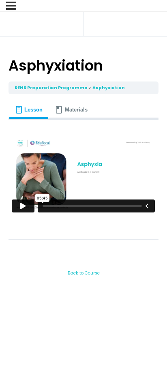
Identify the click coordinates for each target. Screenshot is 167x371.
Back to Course (84, 273)
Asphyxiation (108, 88)
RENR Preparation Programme (51, 88)
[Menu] (11, 6)
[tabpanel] (83, 176)
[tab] (29, 110)
